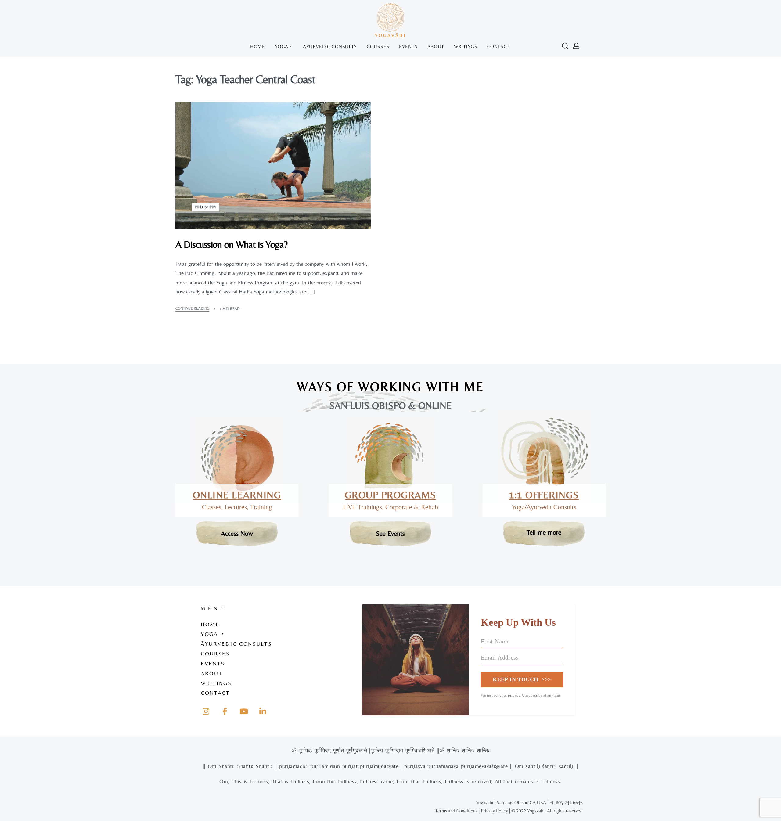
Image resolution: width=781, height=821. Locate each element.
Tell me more (544, 532)
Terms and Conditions (456, 811)
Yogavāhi (390, 35)
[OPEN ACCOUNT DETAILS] (576, 45)
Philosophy (205, 207)
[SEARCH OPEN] (565, 45)
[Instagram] (206, 711)
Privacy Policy (494, 811)
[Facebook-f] (224, 711)
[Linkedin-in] (262, 711)
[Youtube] (243, 711)
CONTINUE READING (192, 309)
